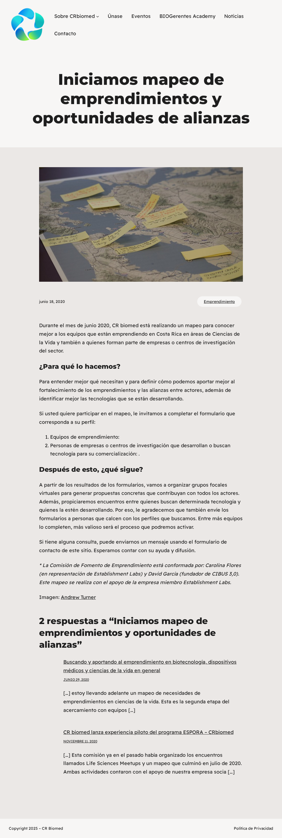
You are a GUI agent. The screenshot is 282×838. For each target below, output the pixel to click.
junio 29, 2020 (76, 679)
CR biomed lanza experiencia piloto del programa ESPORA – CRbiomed (148, 732)
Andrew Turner (78, 597)
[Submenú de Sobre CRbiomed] (97, 16)
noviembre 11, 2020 (80, 741)
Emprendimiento (219, 301)
